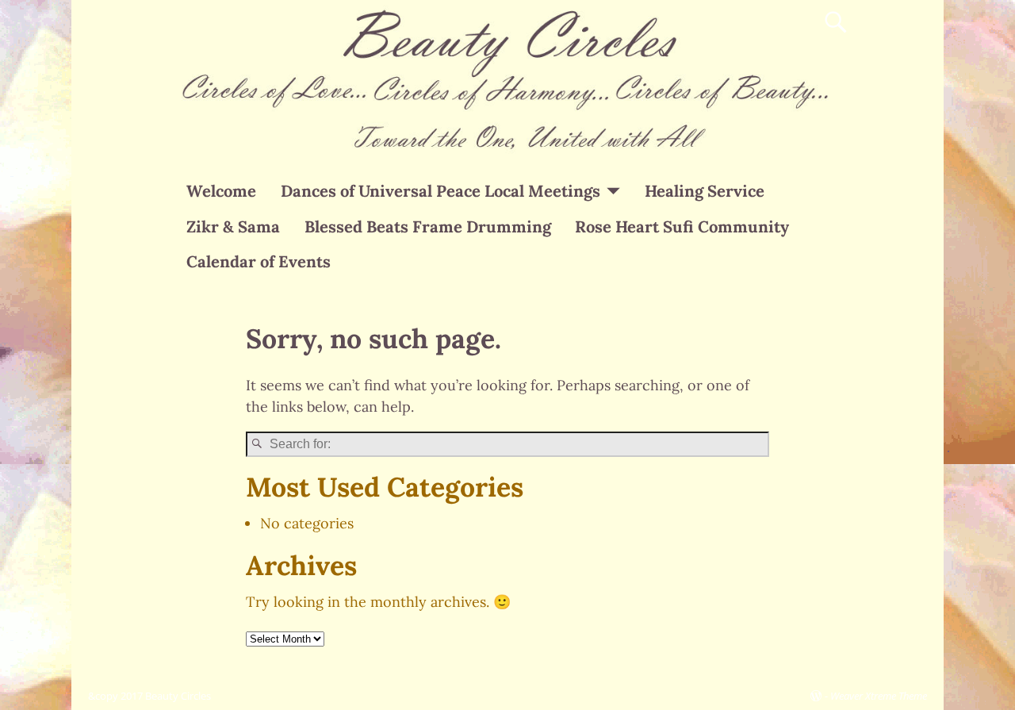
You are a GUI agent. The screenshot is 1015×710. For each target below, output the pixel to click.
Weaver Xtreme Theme (878, 696)
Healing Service (704, 191)
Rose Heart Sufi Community (682, 227)
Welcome (221, 191)
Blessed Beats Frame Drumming (427, 227)
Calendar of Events (258, 261)
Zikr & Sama (233, 227)
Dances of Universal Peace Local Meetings (440, 191)
